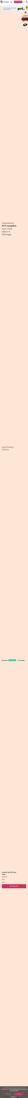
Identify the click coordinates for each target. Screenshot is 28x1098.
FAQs (3, 882)
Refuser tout (8, 1094)
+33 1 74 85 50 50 (11, 1)
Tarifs (3, 879)
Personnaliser (14, 1097)
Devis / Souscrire (18, 2)
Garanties (4, 877)
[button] (24, 2)
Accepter (19, 1094)
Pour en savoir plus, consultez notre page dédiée (18, 1090)
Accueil (6, 2)
